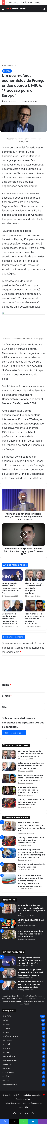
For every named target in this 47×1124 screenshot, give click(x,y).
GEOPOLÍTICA (9, 1056)
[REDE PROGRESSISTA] (16, 8)
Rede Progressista (10, 101)
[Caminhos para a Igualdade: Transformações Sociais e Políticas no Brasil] (9, 934)
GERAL (6, 1020)
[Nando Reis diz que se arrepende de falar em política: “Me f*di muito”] (9, 790)
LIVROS (6, 1081)
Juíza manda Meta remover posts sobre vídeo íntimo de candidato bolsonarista (34, 619)
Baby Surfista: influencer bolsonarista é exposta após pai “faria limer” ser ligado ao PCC (31, 826)
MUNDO (6, 1024)
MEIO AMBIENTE (10, 1085)
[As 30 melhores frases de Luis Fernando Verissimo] (9, 867)
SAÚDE (6, 1077)
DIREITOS (7, 1064)
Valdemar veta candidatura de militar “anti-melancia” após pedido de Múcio (9, 619)
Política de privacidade (13, 1103)
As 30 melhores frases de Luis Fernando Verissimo (31, 865)
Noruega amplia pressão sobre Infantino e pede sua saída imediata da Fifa (11, 588)
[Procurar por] (44, 9)
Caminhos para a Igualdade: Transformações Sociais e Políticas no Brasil (31, 934)
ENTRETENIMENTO (11, 1060)
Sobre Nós (23, 1107)
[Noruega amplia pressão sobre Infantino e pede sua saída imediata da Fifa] (12, 575)
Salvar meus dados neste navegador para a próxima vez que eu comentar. (23, 722)
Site (4, 707)
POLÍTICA (12, 65)
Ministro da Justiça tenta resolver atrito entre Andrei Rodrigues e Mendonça (34, 588)
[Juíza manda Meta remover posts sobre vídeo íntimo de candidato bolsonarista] (35, 605)
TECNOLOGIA (8, 1073)
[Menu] (3, 9)
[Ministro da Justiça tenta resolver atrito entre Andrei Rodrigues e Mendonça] (35, 575)
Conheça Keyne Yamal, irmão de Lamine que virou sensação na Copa (31, 802)
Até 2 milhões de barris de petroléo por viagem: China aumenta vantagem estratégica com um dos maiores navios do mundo (30, 880)
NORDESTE (8, 1068)
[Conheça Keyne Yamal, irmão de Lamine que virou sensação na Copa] (9, 803)
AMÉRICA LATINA (10, 1036)
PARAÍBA (7, 1052)
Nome (6, 684)
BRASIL (6, 1032)
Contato (26, 1103)
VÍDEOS (6, 1028)
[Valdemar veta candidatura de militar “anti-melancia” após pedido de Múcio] (12, 605)
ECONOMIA (8, 1040)
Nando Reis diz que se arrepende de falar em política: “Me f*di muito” (29, 790)
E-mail (7, 695)
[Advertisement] (23, 38)
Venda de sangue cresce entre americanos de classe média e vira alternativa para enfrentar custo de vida (31, 853)
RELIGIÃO (7, 1044)
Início (5, 65)
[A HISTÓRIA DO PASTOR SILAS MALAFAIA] (9, 923)
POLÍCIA (6, 1048)
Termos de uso (36, 1103)
